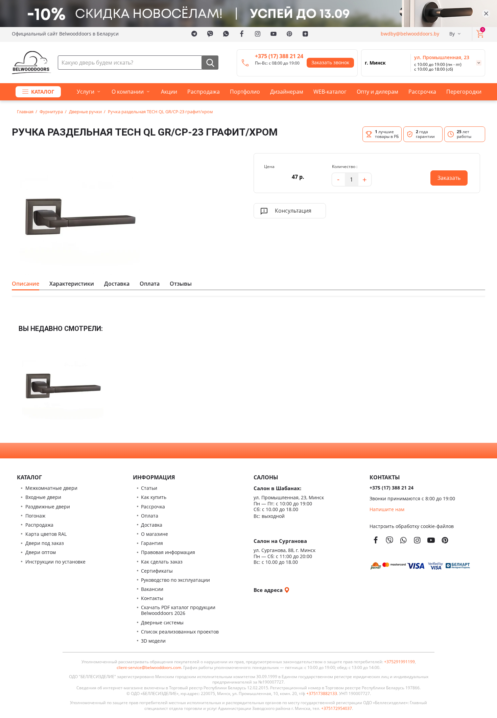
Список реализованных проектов (180, 632)
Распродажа (203, 91)
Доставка (116, 283)
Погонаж (35, 516)
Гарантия (152, 543)
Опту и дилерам (377, 91)
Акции (169, 91)
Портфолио (245, 91)
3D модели (153, 641)
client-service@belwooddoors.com (149, 667)
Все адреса (269, 590)
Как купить (153, 497)
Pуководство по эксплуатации (175, 580)
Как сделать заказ (162, 562)
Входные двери (43, 497)
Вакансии (152, 589)
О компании (128, 91)
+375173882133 (321, 693)
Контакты (152, 598)
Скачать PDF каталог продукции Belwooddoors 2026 (178, 610)
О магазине (154, 534)
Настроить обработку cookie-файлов (412, 526)
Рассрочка (422, 91)
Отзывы (181, 283)
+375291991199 (399, 662)
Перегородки (463, 91)
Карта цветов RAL (46, 534)
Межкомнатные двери (51, 488)
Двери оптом (40, 552)
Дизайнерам (286, 91)
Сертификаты (157, 571)
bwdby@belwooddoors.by (410, 34)
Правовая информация (168, 552)
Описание (25, 283)
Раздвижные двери (47, 506)
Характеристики (71, 283)
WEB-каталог (330, 91)
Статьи (149, 488)
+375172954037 (336, 708)
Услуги (85, 91)
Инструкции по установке (55, 562)
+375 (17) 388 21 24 (279, 56)
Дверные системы (162, 622)
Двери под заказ (44, 543)
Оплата (150, 283)
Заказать (445, 176)
